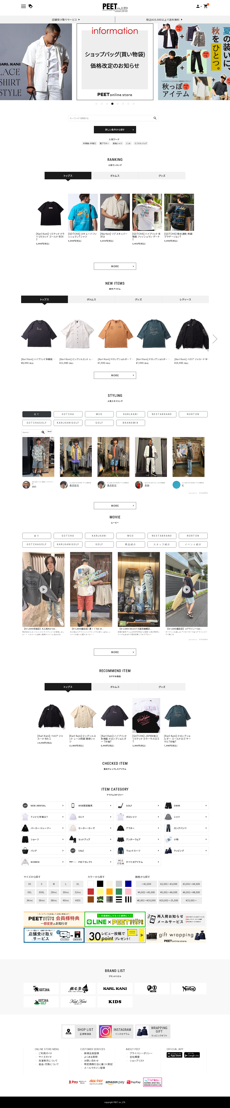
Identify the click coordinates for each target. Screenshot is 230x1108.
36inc (42, 900)
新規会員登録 (91, 1053)
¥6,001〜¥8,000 (191, 892)
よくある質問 (90, 1057)
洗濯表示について (48, 1060)
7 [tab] (128, 104)
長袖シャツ (117, 143)
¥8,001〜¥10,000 (146, 900)
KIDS (78, 900)
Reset (49, 431)
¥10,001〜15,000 (169, 900)
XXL (30, 892)
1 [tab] (96, 104)
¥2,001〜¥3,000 (168, 883)
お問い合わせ (91, 1060)
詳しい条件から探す (115, 129)
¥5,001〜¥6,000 (168, 892)
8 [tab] (134, 104)
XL (78, 883)
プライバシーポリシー (141, 1053)
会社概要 (135, 1057)
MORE (115, 266)
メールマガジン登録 (94, 1068)
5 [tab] (118, 104)
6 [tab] (123, 104)
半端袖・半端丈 (89, 143)
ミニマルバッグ (141, 143)
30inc (66, 892)
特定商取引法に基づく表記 (98, 1064)
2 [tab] (102, 104)
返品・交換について (49, 1064)
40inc (66, 900)
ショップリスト (137, 1060)
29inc (54, 892)
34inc (30, 900)
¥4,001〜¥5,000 (146, 892)
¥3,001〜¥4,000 (191, 883)
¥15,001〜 (191, 900)
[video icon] (43, 589)
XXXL (41, 892)
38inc (54, 900)
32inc (78, 892)
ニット (128, 143)
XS (29, 883)
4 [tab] (112, 104)
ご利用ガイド (45, 1053)
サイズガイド (45, 1057)
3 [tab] (107, 104)
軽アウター (104, 143)
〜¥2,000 (146, 883)
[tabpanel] (115, 61)
